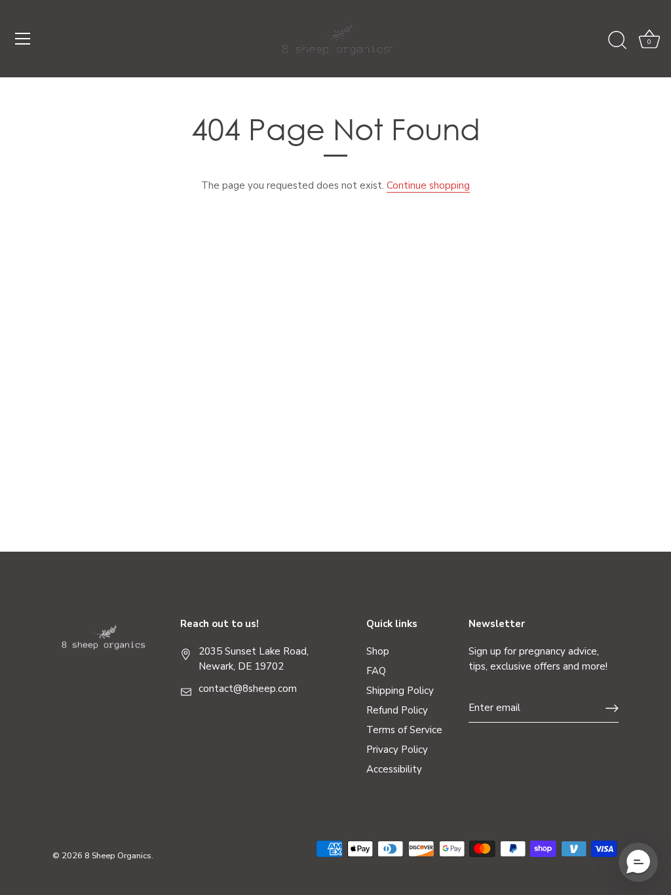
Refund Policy (397, 710)
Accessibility (394, 769)
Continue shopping (428, 185)
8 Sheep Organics (118, 856)
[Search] (617, 40)
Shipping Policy (400, 690)
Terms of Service (404, 729)
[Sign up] (612, 708)
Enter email (494, 708)
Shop (377, 651)
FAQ (376, 670)
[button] (638, 862)
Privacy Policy (397, 749)
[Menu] (23, 38)
